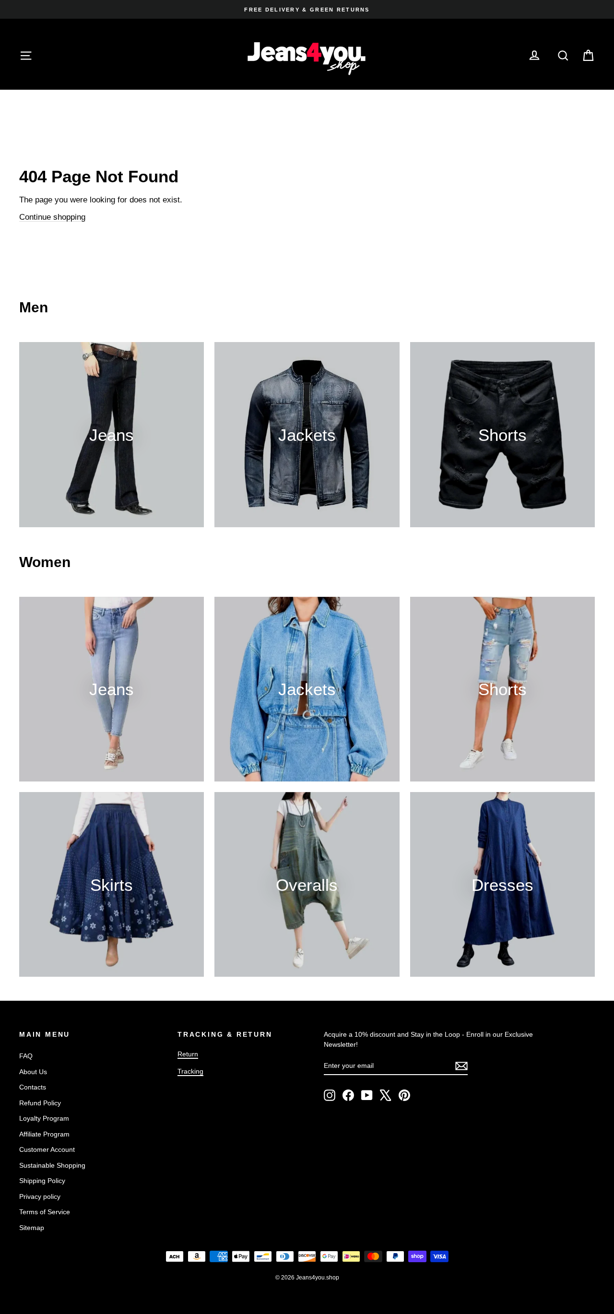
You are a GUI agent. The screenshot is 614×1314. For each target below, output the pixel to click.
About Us (33, 1072)
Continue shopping (52, 217)
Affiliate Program (44, 1134)
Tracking (190, 1071)
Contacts (32, 1087)
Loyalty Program (44, 1118)
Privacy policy (39, 1196)
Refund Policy (40, 1103)
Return (187, 1054)
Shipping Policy (42, 1180)
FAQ (26, 1056)
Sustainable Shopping (52, 1165)
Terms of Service (44, 1212)
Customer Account (47, 1149)
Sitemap (31, 1227)
